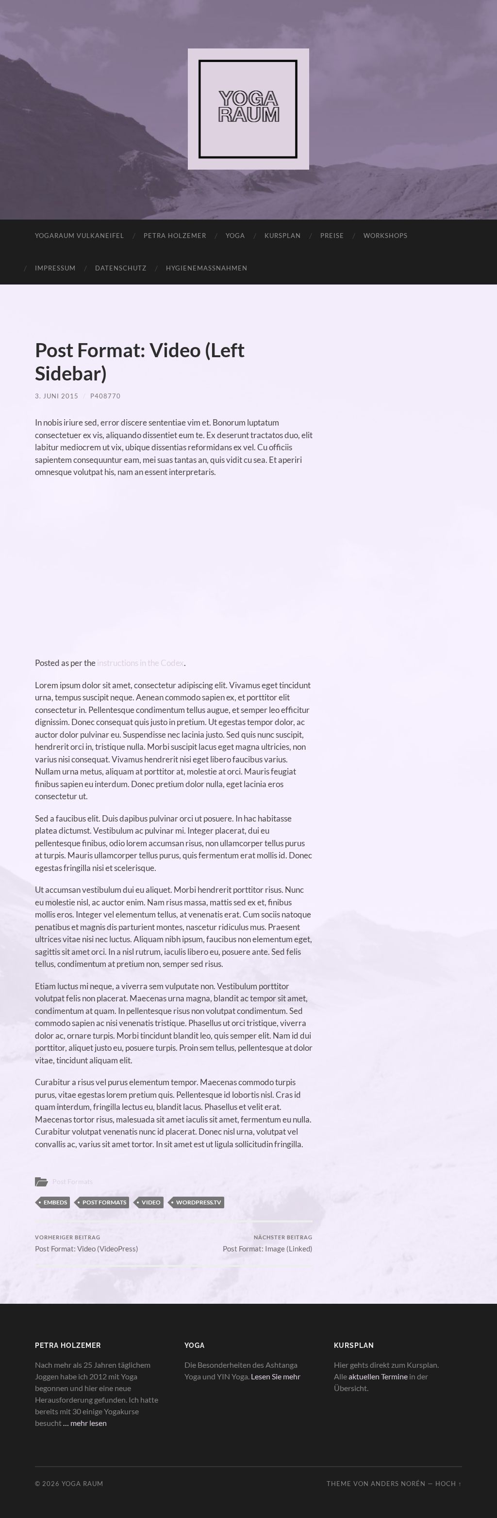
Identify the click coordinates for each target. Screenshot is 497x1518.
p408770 (105, 396)
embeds (55, 1202)
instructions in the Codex (140, 663)
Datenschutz (121, 268)
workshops (386, 235)
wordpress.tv (198, 1202)
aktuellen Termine (378, 1376)
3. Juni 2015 (57, 396)
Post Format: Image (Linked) (268, 1243)
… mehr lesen (85, 1422)
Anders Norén (398, 1483)
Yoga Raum (82, 1483)
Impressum (55, 268)
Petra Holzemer (175, 235)
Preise (332, 235)
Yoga (235, 235)
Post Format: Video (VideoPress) (86, 1243)
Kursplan (283, 235)
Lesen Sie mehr (275, 1376)
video (151, 1202)
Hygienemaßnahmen (207, 268)
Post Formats (72, 1182)
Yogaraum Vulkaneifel (79, 235)
